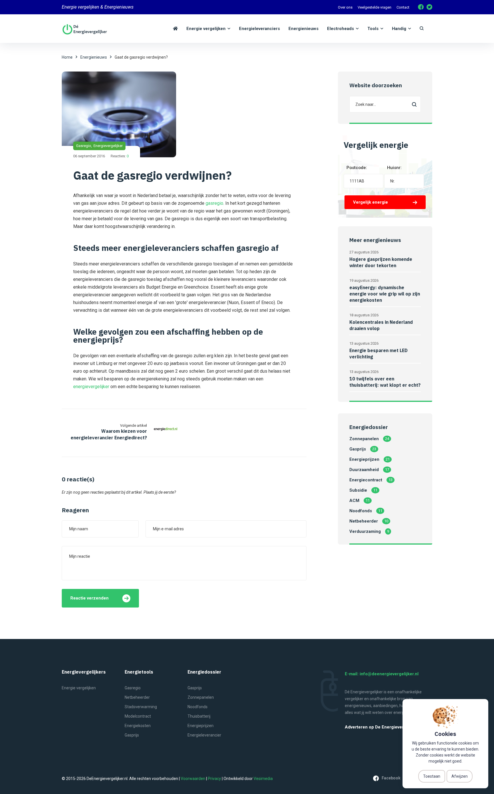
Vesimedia (263, 778)
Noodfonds (360, 510)
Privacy (214, 778)
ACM (354, 500)
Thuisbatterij (199, 716)
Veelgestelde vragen (374, 7)
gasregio (214, 203)
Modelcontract (138, 716)
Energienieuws (93, 57)
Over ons (345, 7)
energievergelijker (91, 386)
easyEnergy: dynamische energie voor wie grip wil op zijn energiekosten (384, 294)
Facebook (391, 778)
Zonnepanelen (364, 438)
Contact (403, 7)
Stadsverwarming (141, 706)
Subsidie (358, 490)
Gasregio (83, 146)
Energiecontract (365, 480)
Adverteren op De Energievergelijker (382, 727)
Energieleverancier (204, 735)
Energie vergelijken (79, 688)
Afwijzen (459, 776)
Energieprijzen (364, 459)
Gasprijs (357, 449)
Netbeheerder (363, 521)
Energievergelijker (108, 146)
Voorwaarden (193, 778)
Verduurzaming (365, 531)
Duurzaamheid (364, 469)
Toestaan (431, 776)
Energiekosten (138, 725)
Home (67, 57)
